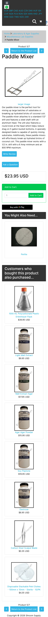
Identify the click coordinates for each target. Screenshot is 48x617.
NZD (22, 17)
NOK (11, 13)
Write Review (9, 154)
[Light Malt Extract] (24, 340)
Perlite (24, 254)
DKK (31, 10)
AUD (21, 10)
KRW (6, 17)
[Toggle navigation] (7, 3)
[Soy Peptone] (24, 456)
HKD (35, 13)
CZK (26, 10)
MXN (30, 13)
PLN (16, 13)
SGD (11, 17)
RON (21, 13)
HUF (35, 10)
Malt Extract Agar (24, 393)
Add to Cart (36, 195)
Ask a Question (10, 164)
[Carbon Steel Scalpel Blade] (24, 533)
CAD (16, 10)
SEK (25, 13)
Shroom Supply (33, 615)
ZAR (27, 17)
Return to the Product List (23, 50)
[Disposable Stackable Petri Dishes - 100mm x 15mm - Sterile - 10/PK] (24, 571)
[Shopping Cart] (41, 21)
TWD (16, 17)
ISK (39, 10)
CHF (6, 13)
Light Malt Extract (24, 355)
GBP (11, 10)
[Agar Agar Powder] (24, 417)
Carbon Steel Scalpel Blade (24, 548)
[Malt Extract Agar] (24, 379)
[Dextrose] (24, 494)
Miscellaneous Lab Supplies (20, 36)
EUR (6, 10)
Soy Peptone (24, 471)
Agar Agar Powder (24, 432)
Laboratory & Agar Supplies (25, 33)
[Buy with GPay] (17, 207)
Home (7, 33)
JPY (40, 13)
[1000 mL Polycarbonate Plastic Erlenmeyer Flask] (24, 299)
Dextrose (24, 509)
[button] (34, 21)
